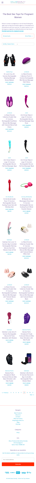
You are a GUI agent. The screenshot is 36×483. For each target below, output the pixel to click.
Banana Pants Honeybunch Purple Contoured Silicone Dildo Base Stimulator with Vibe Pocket (26, 336)
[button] (18, 36)
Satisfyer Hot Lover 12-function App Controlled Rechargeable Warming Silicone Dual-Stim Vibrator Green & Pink (9, 246)
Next (31, 395)
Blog (18, 422)
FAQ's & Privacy (18, 418)
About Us (18, 415)
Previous (5, 392)
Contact (18, 416)
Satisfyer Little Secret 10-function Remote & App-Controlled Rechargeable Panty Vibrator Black (26, 377)
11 (32, 392)
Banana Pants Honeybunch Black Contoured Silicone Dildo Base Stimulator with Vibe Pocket (9, 377)
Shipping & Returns (18, 420)
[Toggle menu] (2, 2)
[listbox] (13, 44)
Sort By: (5, 44)
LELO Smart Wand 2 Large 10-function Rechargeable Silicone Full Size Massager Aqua (9, 163)
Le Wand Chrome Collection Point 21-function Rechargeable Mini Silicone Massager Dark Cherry (26, 78)
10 (30, 392)
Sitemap (18, 424)
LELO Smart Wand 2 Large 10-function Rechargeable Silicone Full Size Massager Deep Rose (26, 119)
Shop (18, 432)
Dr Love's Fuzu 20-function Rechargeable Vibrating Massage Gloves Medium (9, 77)
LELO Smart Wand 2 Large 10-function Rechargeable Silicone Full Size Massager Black (26, 163)
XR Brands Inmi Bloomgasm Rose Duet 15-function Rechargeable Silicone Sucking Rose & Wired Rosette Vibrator (26, 204)
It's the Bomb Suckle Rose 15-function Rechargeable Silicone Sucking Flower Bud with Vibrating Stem (9, 203)
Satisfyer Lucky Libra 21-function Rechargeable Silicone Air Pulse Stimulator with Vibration (9, 335)
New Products (18, 413)
